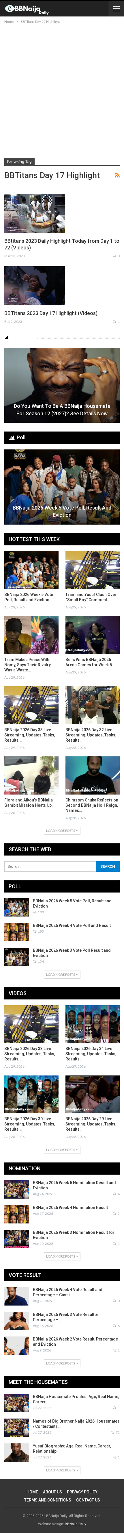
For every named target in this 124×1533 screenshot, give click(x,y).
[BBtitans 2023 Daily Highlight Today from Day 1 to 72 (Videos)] (34, 213)
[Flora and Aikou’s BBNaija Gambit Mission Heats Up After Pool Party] (31, 775)
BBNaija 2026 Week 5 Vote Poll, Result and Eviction (62, 511)
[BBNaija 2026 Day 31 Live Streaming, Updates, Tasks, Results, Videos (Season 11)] (92, 1024)
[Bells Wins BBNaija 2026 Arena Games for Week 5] (92, 635)
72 (117, 1432)
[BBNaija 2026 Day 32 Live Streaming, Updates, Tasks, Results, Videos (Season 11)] (92, 705)
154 (40, 961)
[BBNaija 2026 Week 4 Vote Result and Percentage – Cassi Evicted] (16, 1296)
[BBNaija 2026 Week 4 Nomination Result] (16, 1214)
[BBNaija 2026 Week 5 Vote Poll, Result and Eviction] (62, 487)
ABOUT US (52, 1492)
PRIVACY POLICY (82, 1492)
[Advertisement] (62, 90)
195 (40, 931)
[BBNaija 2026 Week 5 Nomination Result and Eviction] (16, 1189)
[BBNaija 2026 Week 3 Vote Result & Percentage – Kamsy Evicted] (16, 1321)
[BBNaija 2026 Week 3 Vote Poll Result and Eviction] (16, 957)
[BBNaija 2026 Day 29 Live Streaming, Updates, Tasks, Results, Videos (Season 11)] (92, 1094)
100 (40, 912)
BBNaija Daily (75, 1524)
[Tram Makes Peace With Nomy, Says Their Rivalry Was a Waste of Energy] (31, 635)
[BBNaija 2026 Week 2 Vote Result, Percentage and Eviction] (16, 1345)
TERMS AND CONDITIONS (47, 1500)
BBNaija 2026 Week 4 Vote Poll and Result (72, 925)
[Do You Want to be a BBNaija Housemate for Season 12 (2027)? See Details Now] (62, 385)
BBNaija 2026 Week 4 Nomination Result (70, 1207)
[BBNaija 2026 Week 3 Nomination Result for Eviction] (16, 1239)
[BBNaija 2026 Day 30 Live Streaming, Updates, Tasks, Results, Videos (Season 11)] (31, 1094)
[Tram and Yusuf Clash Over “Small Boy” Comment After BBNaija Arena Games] (92, 570)
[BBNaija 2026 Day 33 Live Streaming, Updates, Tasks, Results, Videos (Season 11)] (31, 705)
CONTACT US (88, 1500)
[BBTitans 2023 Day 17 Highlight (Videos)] (34, 285)
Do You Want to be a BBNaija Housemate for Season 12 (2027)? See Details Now (62, 409)
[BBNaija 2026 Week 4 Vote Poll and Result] (16, 932)
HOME (32, 1492)
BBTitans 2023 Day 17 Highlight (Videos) (50, 313)
